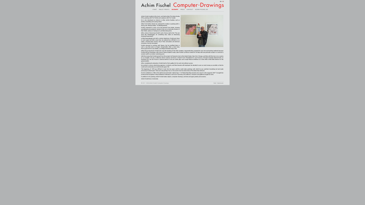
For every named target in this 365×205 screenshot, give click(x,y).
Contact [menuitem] (190, 9)
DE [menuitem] (223, 1)
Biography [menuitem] (175, 9)
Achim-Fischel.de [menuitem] (201, 9)
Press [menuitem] (183, 9)
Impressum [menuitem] (220, 83)
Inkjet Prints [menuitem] (164, 9)
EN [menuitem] (220, 1)
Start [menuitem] (155, 9)
